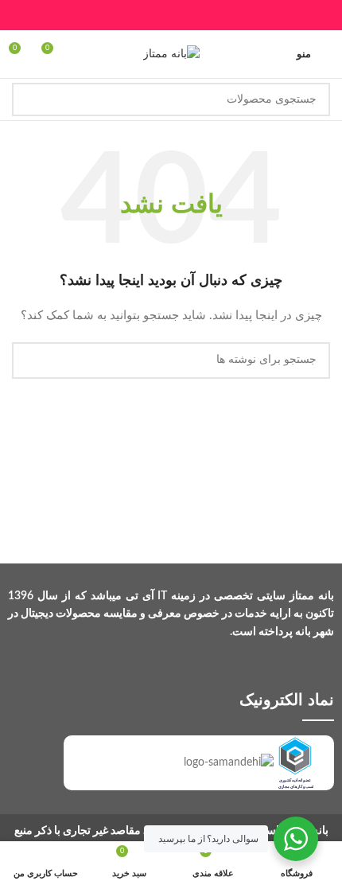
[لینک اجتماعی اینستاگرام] (171, 14)
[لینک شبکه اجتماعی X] (191, 14)
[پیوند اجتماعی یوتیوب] (151, 14)
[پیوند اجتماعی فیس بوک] (211, 14)
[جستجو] (28, 99)
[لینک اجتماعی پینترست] (131, 14)
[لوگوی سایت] (171, 54)
